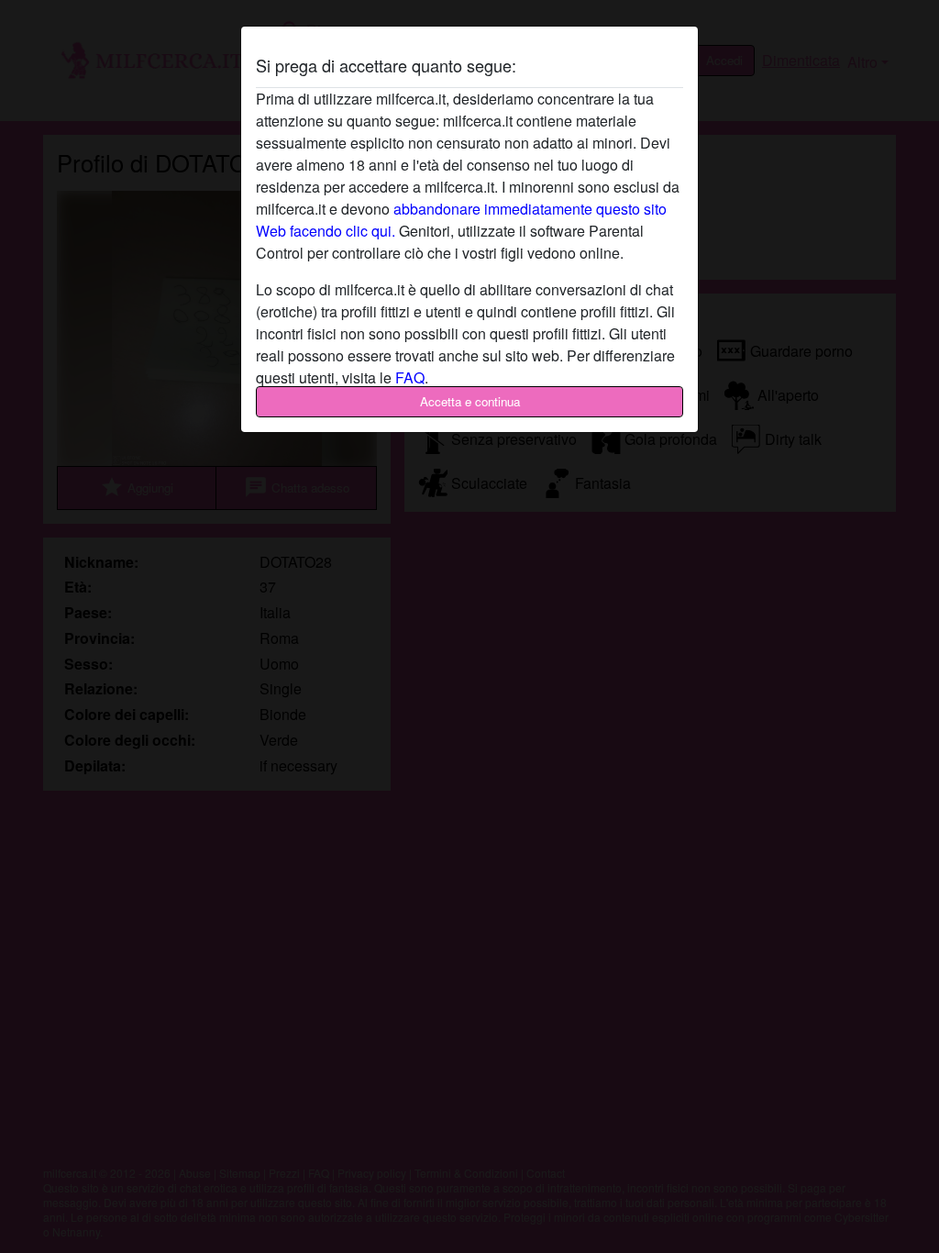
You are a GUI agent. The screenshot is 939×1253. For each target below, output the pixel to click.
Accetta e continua (470, 401)
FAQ (410, 377)
